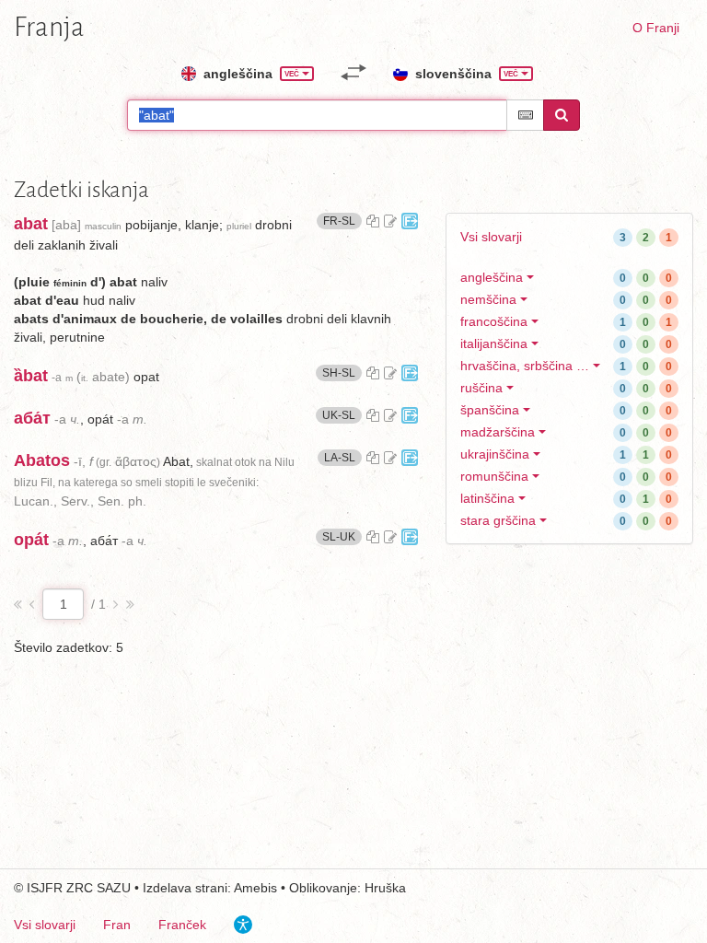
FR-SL (342, 220)
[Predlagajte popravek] (390, 221)
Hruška (385, 887)
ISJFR (45, 887)
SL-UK (342, 536)
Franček (182, 924)
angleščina (491, 277)
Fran (117, 924)
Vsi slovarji (491, 236)
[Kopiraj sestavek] (372, 221)
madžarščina (497, 432)
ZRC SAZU (98, 887)
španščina (489, 409)
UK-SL (342, 415)
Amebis (255, 887)
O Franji (655, 27)
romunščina (494, 476)
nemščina (488, 299)
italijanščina (493, 343)
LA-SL (343, 457)
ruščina (481, 387)
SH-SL (342, 372)
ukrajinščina (494, 454)
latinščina (487, 498)
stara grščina (498, 520)
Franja (49, 26)
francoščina (493, 321)
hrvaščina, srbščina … (524, 365)
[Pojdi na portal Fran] (409, 221)
